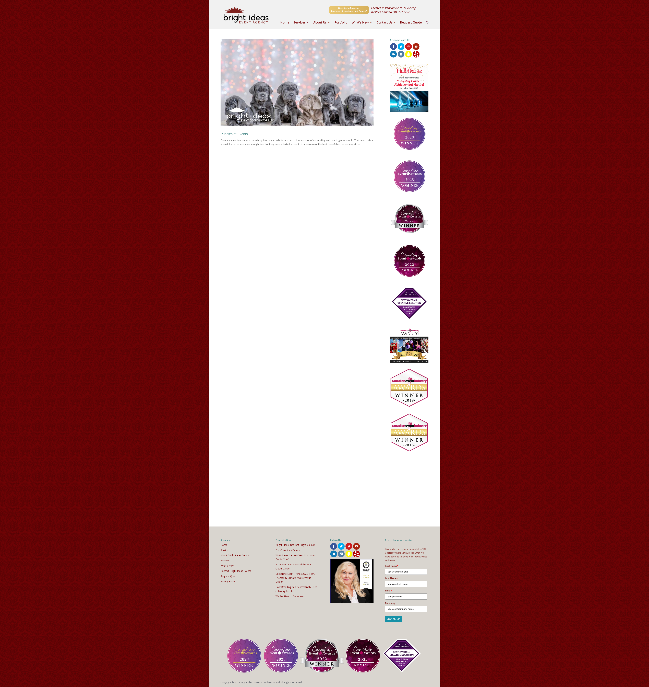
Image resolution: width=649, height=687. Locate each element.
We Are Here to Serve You (289, 596)
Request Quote (411, 22)
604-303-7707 (401, 12)
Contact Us (384, 22)
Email (388, 590)
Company (390, 603)
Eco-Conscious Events (287, 550)
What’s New (360, 22)
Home (284, 22)
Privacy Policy (228, 581)
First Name (391, 565)
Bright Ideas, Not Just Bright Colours (295, 544)
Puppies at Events (234, 134)
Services (300, 22)
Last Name (391, 578)
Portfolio (340, 22)
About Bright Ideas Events (235, 555)
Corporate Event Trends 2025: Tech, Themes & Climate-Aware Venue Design (295, 577)
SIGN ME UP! (393, 618)
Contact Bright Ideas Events (236, 570)
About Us (320, 22)
